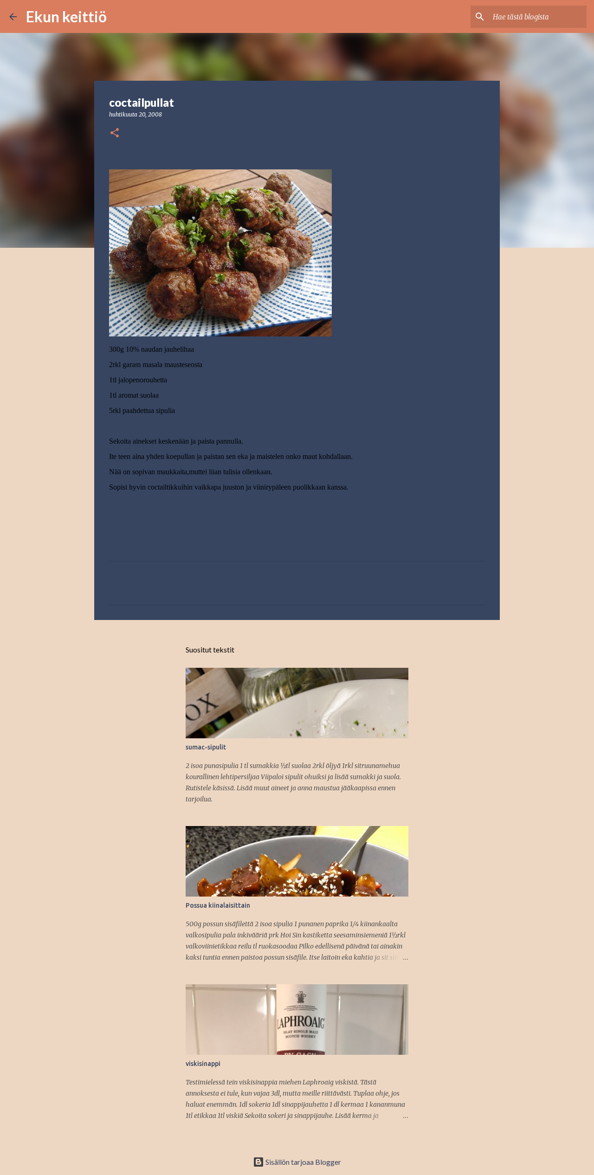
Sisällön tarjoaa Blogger (302, 1161)
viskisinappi (203, 1063)
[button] (114, 133)
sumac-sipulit (206, 747)
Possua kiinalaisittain (218, 905)
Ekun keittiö (66, 16)
